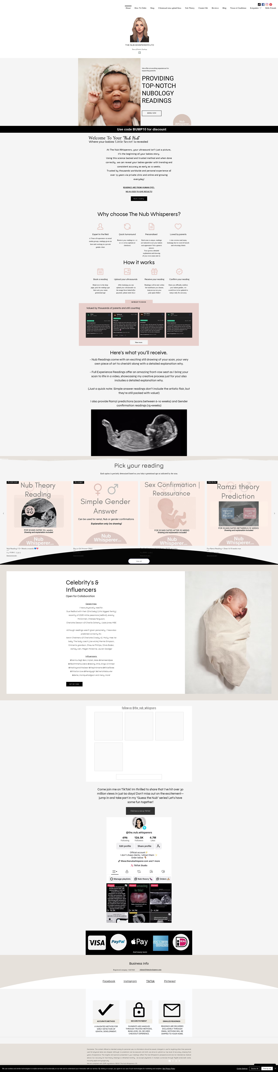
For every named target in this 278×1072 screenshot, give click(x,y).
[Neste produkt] (274, 513)
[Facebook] (263, 4)
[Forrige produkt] (3, 513)
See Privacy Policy (168, 1068)
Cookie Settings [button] (242, 1068)
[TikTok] (259, 4)
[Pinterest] (270, 4)
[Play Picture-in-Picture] (180, 453)
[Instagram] (267, 4)
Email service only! (12, 556)
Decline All (254, 1068)
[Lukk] (275, 1068)
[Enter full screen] (184, 453)
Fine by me (267, 1068)
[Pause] (94, 453)
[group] (139, 519)
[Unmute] (97, 453)
